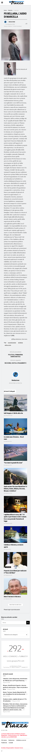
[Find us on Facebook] (1, 751)
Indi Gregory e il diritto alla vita (13, 413)
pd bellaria (20, 342)
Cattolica (8, 541)
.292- (6, 730)
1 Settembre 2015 (8, 598)
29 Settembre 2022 (8, 523)
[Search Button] (28, 622)
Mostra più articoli (15, 604)
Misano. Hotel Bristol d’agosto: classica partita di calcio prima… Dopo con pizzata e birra (15, 687)
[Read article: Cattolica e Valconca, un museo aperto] (15, 534)
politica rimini (8, 345)
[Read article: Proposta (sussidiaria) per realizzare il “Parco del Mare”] (15, 560)
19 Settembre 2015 (8, 575)
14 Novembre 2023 (8, 415)
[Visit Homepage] (17, 2)
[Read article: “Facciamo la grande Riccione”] (15, 452)
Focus (6, 593)
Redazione (12, 21)
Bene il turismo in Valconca (12, 596)
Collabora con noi (21, 740)
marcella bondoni (12, 342)
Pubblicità (4, 742)
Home (5, 10)
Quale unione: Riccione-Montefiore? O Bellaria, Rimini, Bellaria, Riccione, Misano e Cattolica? (15, 489)
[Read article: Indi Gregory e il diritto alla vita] (15, 403)
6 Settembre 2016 (8, 441)
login (9, 609)
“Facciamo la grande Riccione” (13, 463)
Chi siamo (4, 740)
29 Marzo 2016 (8, 549)
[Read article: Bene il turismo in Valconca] (15, 586)
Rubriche (10, 10)
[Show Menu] (2, 2)
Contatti (11, 742)
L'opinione (16, 10)
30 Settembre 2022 (10, 24)
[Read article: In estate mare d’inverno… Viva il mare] (15, 426)
